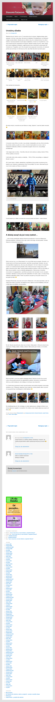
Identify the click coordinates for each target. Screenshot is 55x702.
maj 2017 (8, 586)
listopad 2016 (9, 596)
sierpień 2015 (9, 618)
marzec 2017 (9, 589)
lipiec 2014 (8, 638)
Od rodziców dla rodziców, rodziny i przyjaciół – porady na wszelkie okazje (23, 694)
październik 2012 (9, 670)
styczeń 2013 (9, 666)
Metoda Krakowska (33, 16)
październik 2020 (9, 547)
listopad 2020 (9, 545)
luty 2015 (8, 628)
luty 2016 (8, 609)
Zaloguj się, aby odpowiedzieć (22, 446)
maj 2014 (8, 641)
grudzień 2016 (9, 594)
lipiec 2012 (8, 675)
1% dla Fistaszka (23, 16)
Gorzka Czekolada (19, 453)
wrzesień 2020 (9, 548)
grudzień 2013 (9, 649)
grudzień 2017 (9, 576)
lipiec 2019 (8, 556)
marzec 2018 (9, 571)
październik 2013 (9, 652)
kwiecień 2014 (9, 643)
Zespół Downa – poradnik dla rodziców (14, 697)
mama (10, 414)
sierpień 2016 (9, 600)
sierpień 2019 (9, 554)
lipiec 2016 (8, 602)
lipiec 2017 (8, 583)
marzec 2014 (9, 644)
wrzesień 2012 (9, 672)
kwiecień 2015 (9, 625)
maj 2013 (8, 660)
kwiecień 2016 (9, 606)
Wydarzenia (8, 695)
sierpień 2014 (9, 637)
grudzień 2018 (9, 564)
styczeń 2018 (9, 574)
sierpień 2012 (9, 673)
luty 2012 (8, 682)
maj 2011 (8, 687)
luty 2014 (8, 646)
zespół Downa (45, 413)
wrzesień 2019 (9, 553)
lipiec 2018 (8, 565)
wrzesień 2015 (9, 617)
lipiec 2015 (8, 620)
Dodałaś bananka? (13, 535)
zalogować (14, 470)
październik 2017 (9, 579)
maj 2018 (8, 568)
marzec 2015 (9, 626)
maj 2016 (8, 605)
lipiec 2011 (8, 684)
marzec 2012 (9, 681)
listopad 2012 (9, 669)
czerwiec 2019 (9, 557)
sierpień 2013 (9, 655)
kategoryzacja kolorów (29, 413)
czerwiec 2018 (9, 567)
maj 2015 (8, 623)
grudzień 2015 (9, 612)
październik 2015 (9, 615)
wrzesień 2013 (9, 653)
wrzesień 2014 (9, 635)
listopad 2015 (9, 614)
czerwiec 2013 (9, 658)
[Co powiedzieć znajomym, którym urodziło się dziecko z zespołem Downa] (14, 527)
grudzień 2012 (9, 667)
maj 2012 (8, 678)
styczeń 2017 (9, 593)
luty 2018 (8, 573)
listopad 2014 (9, 632)
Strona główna (9, 16)
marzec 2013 (9, 663)
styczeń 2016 (9, 611)
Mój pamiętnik (20, 413)
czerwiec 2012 (9, 676)
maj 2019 (8, 559)
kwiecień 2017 (9, 588)
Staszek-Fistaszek (15, 12)
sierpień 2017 (9, 582)
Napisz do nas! (24, 19)
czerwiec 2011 (9, 685)
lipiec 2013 (8, 656)
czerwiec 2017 (9, 585)
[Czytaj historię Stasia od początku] (14, 515)
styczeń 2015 (9, 629)
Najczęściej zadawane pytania (12, 19)
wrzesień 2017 (9, 580)
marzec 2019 (9, 560)
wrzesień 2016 (9, 599)
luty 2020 (8, 550)
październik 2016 (9, 597)
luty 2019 (8, 562)
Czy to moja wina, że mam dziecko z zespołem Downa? (22, 532)
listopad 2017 (9, 577)
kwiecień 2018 (9, 570)
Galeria (16, 16)
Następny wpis (43, 24)
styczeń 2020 (9, 551)
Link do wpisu (14, 414)
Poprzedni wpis (11, 24)
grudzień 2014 (9, 631)
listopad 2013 (9, 650)
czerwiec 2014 (9, 640)
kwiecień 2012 (9, 679)
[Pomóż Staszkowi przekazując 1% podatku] (14, 502)
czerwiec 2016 (9, 603)
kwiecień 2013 (9, 661)
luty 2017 (8, 591)
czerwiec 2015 (9, 621)
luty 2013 (8, 664)
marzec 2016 (9, 608)
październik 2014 (9, 634)
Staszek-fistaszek (38, 413)
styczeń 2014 (9, 647)
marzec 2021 (9, 544)
